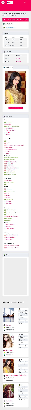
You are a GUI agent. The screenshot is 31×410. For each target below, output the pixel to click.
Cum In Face (9, 239)
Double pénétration (10, 130)
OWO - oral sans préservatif (12, 126)
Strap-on (8, 197)
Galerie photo (9, 67)
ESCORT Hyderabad (7, 13)
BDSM (7, 193)
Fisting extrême (10, 228)
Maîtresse (8, 189)
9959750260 (9, 355)
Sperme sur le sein (10, 237)
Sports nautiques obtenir (12, 247)
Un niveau (8, 124)
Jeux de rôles (9, 199)
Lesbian (8, 184)
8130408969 (9, 24)
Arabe (18, 58)
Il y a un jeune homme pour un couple (15, 145)
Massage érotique (10, 159)
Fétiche (8, 134)
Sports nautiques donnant (12, 245)
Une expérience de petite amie (13, 212)
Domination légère (10, 191)
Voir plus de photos (16, 108)
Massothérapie (9, 165)
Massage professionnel (12, 157)
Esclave (8, 195)
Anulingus (8, 153)
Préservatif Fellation (11, 210)
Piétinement (9, 203)
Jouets (8, 132)
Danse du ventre (10, 182)
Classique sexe (9, 122)
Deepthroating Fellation (11, 214)
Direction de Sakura (11, 174)
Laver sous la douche (11, 149)
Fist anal (8, 226)
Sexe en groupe (10, 128)
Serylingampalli (10, 27)
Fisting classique (10, 224)
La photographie (10, 143)
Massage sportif (10, 170)
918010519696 (10, 329)
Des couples (9, 147)
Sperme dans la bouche (12, 235)
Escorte (8, 141)
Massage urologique (11, 161)
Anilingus (8, 220)
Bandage (8, 201)
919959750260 (10, 405)
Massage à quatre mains (12, 168)
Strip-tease (8, 180)
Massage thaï (9, 163)
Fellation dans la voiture (12, 216)
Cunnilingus (9, 218)
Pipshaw (8, 151)
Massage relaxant (10, 172)
